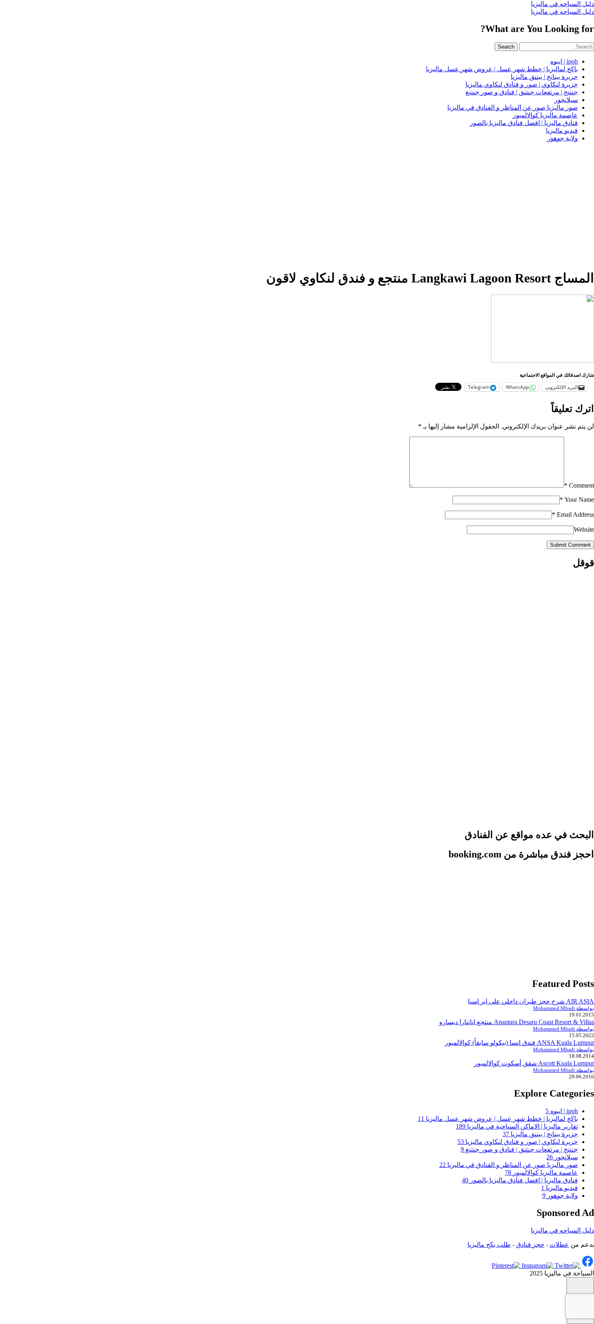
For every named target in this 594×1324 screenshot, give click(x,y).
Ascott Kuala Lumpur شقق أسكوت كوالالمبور (534, 1063)
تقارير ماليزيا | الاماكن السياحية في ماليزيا (517, 1126)
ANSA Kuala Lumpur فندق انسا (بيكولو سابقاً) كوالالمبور (519, 1042)
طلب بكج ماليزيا (489, 1244)
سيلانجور (566, 99)
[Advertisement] (297, 205)
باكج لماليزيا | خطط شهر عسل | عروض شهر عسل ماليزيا (502, 69)
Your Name (577, 499)
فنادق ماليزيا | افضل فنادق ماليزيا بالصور (524, 122)
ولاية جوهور (562, 138)
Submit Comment (570, 545)
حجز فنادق (530, 1244)
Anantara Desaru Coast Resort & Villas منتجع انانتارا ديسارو (516, 1021)
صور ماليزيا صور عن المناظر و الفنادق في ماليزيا (512, 107)
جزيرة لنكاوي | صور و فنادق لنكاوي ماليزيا (522, 84)
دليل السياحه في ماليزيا (562, 3)
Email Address (573, 514)
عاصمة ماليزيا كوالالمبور (545, 115)
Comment (579, 485)
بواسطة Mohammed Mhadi (563, 1008)
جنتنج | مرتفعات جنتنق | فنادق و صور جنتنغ (522, 92)
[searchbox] (556, 46)
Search (506, 47)
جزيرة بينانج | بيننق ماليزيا (544, 76)
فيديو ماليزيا (562, 130)
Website (584, 529)
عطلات (559, 1244)
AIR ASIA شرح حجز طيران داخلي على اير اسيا (531, 1001)
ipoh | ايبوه (564, 61)
